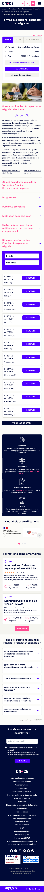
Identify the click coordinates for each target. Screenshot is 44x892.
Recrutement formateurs (22, 792)
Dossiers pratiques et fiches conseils (22, 795)
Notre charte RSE (22, 821)
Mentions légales (22, 835)
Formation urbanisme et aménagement (16, 12)
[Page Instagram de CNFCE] (24, 850)
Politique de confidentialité (22, 873)
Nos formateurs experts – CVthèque (22, 815)
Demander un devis (22, 785)
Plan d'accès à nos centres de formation (22, 805)
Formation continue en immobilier (29, 9)
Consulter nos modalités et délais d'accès (11, 172)
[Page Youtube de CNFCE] (28, 850)
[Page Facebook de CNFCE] (11, 850)
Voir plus (22, 628)
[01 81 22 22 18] (28, 3)
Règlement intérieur (22, 831)
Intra (18, 39)
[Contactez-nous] (23, 3)
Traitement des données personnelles (22, 871)
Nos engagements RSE (22, 819)
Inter (7, 39)
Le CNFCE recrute (22, 825)
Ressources (22, 808)
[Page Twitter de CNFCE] (15, 850)
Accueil (4, 9)
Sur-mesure (33, 39)
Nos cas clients (22, 812)
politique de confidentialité (30, 755)
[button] (22, 185)
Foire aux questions (22, 798)
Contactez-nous (22, 788)
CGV (22, 828)
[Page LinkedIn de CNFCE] (20, 850)
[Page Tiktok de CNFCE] (32, 850)
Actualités (22, 802)
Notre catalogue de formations (22, 778)
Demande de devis (11, 889)
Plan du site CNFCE (22, 838)
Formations (12, 9)
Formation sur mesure (22, 782)
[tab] (19, 544)
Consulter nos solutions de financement (32, 172)
